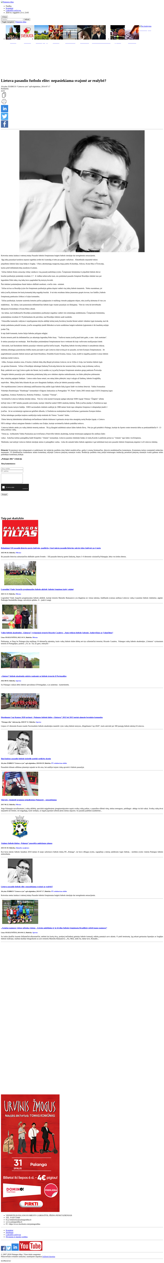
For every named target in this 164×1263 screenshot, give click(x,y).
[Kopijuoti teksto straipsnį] (4, 97)
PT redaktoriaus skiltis (59, 763)
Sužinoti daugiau (48, 1257)
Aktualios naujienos (22, 848)
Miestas (18, 553)
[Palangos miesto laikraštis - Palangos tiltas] (7, 2)
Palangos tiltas (20, 22)
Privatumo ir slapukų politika (17, 1237)
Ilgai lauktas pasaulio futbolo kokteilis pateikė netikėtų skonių (26, 759)
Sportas (18, 681)
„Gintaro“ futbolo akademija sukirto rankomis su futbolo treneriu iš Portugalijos (34, 676)
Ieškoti (27, 19)
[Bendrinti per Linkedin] (4, 112)
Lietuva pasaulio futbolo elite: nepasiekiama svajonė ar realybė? (27, 887)
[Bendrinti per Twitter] (4, 119)
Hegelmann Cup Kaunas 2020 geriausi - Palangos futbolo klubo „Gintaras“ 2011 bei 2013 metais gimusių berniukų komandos (52, 717)
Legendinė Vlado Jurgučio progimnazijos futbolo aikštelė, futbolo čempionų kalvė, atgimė (37, 589)
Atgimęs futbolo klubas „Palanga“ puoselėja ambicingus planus (26, 843)
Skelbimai (9, 1232)
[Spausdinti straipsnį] (4, 104)
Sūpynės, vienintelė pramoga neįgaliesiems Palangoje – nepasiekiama (29, 800)
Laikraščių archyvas (13, 10)
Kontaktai (9, 8)
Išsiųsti (4, 494)
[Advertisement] (82, 60)
